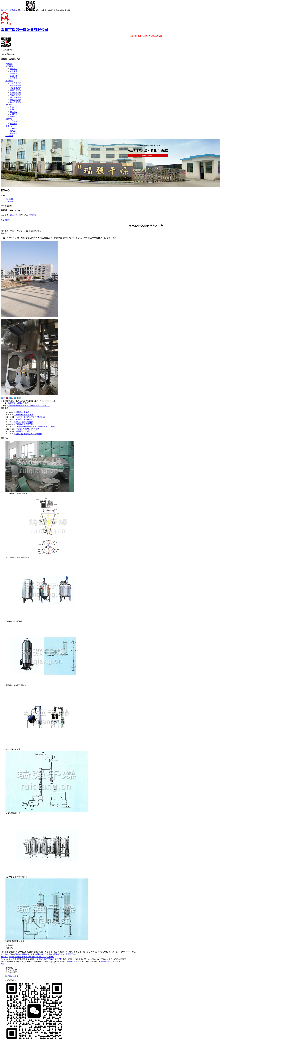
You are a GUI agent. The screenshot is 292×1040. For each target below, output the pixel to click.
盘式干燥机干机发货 (23, 422)
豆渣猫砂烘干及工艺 (23, 424)
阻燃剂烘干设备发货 (23, 419)
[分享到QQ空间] (10, 398)
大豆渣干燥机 (71, 954)
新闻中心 (9, 119)
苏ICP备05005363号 (46, 959)
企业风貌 (13, 76)
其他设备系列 (15, 102)
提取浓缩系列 (15, 100)
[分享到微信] (18, 398)
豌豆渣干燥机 (58, 954)
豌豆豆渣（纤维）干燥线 (18, 403)
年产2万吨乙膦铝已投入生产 (26, 429)
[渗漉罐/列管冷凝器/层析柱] (46, 684)
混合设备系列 (15, 88)
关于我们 (9, 66)
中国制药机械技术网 (21, 954)
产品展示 (9, 81)
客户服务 (13, 128)
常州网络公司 (6, 954)
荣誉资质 (13, 73)
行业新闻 (13, 124)
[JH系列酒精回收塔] (46, 811)
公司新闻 (13, 121)
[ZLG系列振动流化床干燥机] (39, 492)
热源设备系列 (15, 95)
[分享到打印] (20, 398)
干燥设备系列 (15, 83)
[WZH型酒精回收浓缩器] (46, 939)
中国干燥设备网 (105, 961)
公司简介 (13, 69)
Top (2, 964)
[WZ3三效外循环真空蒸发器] (46, 875)
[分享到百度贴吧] (4, 398)
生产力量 (13, 78)
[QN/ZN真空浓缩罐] (46, 748)
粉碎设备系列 (15, 90)
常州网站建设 (72, 961)
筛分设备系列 (15, 93)
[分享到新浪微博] (12, 398)
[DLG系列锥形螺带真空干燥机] (46, 556)
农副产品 (13, 114)
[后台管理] (116, 961)
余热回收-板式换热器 (23, 415)
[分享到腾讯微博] (15, 398)
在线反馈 (13, 133)
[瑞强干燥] (110, 186)
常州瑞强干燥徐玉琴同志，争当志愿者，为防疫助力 (29, 406)
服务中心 (9, 126)
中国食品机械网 (37, 954)
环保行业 (13, 107)
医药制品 (13, 117)
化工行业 (13, 112)
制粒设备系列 (15, 85)
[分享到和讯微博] (7, 398)
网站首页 (4, 10)
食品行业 (13, 109)
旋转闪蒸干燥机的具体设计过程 (28, 434)
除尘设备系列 (15, 97)
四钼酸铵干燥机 (21, 412)
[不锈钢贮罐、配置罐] (46, 620)
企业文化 (13, 71)
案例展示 (9, 105)
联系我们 (13, 10)
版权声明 (58, 959)
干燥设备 (48, 954)
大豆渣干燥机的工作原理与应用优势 (30, 417)
